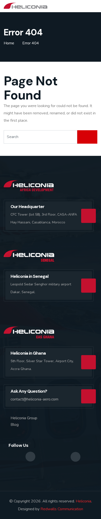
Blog (15, 424)
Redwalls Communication (61, 509)
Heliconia (83, 501)
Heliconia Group (24, 418)
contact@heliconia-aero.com (34, 399)
